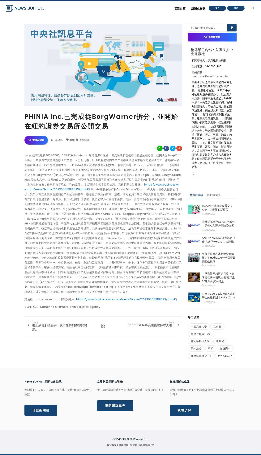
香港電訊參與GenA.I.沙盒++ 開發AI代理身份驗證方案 (219, 223)
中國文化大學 (199, 326)
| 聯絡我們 (149, 445)
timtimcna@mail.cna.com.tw (210, 76)
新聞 (72, 139)
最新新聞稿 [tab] (213, 195)
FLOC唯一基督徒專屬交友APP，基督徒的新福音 (217, 207)
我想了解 (184, 410)
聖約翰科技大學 (200, 341)
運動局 (220, 341)
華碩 (210, 348)
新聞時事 (84, 139)
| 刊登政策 (111, 445)
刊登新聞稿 (40, 410)
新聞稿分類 (198, 8)
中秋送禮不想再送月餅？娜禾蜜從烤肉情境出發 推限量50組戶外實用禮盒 (218, 277)
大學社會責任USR (201, 333)
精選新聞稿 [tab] (196, 195)
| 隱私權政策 (136, 445)
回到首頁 (180, 8)
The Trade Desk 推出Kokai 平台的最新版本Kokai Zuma (219, 295)
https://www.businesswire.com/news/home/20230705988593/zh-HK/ (127, 299)
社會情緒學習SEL (201, 356)
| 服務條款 (123, 445)
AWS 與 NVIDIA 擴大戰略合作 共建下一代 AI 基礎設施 (218, 239)
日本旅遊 (196, 348)
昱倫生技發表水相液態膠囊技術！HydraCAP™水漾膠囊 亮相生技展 (218, 257)
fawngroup (225, 356)
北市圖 (217, 326)
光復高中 (225, 348)
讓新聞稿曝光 (115, 406)
